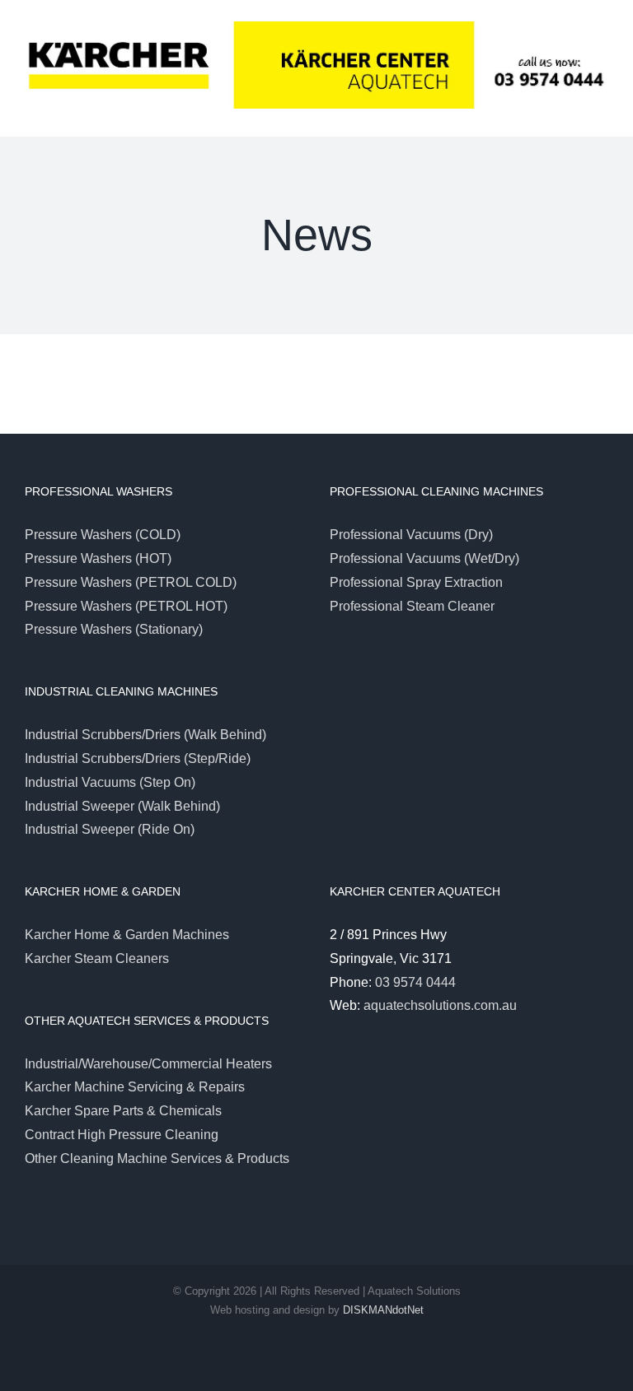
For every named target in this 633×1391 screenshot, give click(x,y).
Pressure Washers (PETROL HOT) (126, 606)
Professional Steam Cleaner (412, 606)
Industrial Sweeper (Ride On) (110, 829)
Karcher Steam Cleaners (97, 958)
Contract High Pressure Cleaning (121, 1135)
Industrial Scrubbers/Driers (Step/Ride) (138, 758)
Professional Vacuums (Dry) (411, 535)
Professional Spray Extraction (416, 582)
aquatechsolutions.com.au (440, 1005)
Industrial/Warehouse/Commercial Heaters (148, 1064)
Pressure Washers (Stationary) (114, 629)
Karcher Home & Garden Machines (127, 935)
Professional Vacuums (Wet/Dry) (424, 558)
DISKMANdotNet (383, 1310)
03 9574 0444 (415, 982)
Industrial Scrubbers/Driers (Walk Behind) (145, 735)
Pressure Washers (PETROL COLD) (131, 582)
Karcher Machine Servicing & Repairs (135, 1087)
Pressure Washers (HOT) (98, 558)
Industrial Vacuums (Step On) (110, 782)
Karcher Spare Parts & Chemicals (123, 1111)
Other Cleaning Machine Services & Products (157, 1158)
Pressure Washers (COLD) (103, 535)
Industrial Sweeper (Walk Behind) (122, 806)
